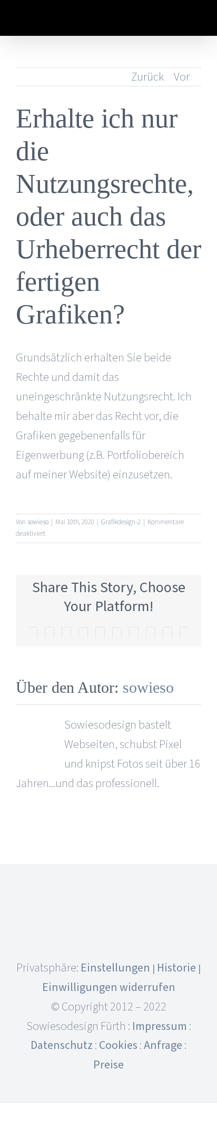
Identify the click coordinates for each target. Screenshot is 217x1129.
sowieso (37, 522)
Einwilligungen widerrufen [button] (108, 987)
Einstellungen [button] (115, 967)
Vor (182, 76)
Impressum (159, 1026)
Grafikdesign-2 (121, 522)
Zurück (147, 76)
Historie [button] (176, 967)
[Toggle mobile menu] (197, 19)
